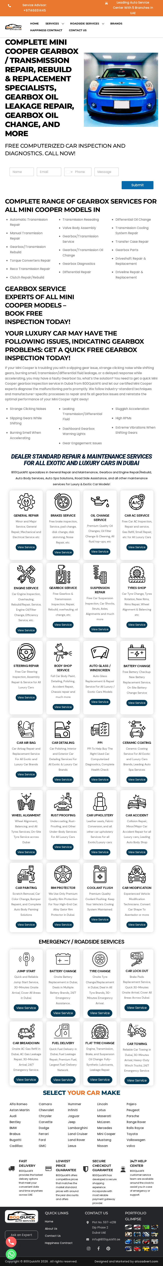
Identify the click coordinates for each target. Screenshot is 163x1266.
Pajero (131, 1104)
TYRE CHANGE (100, 971)
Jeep (71, 1122)
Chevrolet (46, 1110)
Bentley (15, 1122)
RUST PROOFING (63, 815)
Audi (13, 1116)
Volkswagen (136, 1140)
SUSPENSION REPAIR (100, 590)
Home (34, 23)
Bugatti (15, 1140)
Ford (42, 1140)
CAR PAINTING (26, 888)
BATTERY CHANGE (137, 666)
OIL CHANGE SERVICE (100, 517)
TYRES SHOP (137, 588)
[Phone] (11, 1242)
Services (52, 23)
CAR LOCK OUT (137, 971)
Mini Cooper (106, 1134)
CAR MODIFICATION (136, 888)
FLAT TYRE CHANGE (99, 1043)
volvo (131, 1146)
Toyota (132, 1134)
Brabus (15, 1134)
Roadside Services (84, 23)
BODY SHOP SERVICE (63, 668)
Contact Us (77, 30)
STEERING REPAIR (26, 666)
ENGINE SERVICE (26, 588)
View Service (26, 547)
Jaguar (74, 1116)
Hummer (74, 1104)
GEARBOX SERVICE (63, 588)
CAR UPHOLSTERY (100, 815)
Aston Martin (20, 1110)
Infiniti (73, 1110)
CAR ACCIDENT (137, 815)
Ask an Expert (21, 1235)
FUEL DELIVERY (63, 1043)
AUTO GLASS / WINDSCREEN (100, 668)
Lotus (101, 1110)
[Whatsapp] (11, 1254)
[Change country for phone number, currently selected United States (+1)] (69, 172)
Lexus (72, 1146)
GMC (42, 1146)
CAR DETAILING (63, 743)
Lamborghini (78, 1128)
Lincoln (102, 1104)
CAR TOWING (137, 1044)
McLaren (103, 1122)
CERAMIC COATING (137, 743)
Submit (137, 185)
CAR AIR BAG (26, 743)
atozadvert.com (146, 1261)
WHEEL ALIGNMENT (26, 815)
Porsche (133, 1116)
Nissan (102, 1146)
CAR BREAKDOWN (26, 1043)
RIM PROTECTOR (63, 888)
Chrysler (45, 1116)
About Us (51, 1229)
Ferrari (44, 1134)
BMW (13, 1128)
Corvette (45, 1122)
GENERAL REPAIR (26, 515)
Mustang (104, 1140)
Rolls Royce (135, 1128)
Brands (116, 23)
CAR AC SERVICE (137, 515)
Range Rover (136, 1122)
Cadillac (16, 1146)
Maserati (104, 1116)
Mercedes (104, 1128)
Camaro (45, 1104)
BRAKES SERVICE (63, 515)
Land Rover (76, 1140)
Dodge (44, 1128)
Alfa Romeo (18, 1104)
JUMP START (26, 971)
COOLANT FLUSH (100, 888)
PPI (100, 743)
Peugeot (133, 1110)
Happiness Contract (46, 30)
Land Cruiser (78, 1134)
